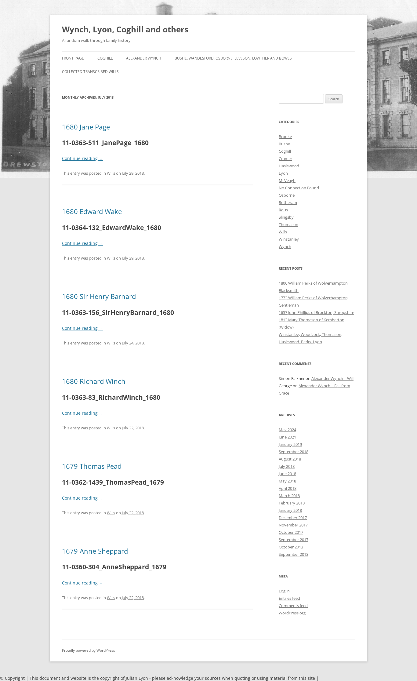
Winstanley (289, 239)
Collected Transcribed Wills (90, 71)
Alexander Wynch (143, 58)
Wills (111, 173)
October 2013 (291, 547)
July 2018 (287, 466)
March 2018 (289, 495)
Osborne (287, 195)
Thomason (288, 224)
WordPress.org (292, 613)
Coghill (105, 58)
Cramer (285, 158)
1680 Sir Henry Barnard (99, 296)
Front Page (73, 58)
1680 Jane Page (86, 126)
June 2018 (287, 473)
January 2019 (290, 444)
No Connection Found (299, 188)
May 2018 (287, 481)
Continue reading (82, 158)
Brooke (285, 136)
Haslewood (289, 166)
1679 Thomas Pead (91, 466)
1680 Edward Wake (92, 211)
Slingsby (286, 217)
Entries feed (289, 598)
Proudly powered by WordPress (88, 650)
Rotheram (288, 202)
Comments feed (293, 605)
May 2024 (287, 429)
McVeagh (287, 180)
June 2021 (287, 437)
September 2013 (293, 554)
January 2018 (290, 510)
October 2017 (291, 532)
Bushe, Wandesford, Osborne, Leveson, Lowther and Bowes (233, 58)
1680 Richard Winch (93, 381)
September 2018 (293, 451)
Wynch (285, 246)
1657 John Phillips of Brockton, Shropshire (316, 312)
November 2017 (293, 525)
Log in (284, 591)
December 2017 (293, 517)
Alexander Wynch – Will (332, 378)
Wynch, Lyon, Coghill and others (125, 29)
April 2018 (287, 488)
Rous (283, 210)
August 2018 (290, 459)
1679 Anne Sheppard (95, 550)
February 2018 (292, 503)
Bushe (284, 144)
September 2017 (293, 539)
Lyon (283, 173)
